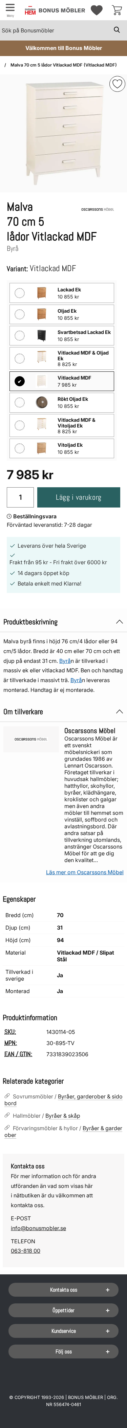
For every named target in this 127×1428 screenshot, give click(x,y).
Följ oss (64, 1351)
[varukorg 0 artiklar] (117, 10)
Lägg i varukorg (79, 497)
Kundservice (63, 1330)
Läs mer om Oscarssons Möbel (85, 872)
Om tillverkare (23, 712)
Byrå (65, 660)
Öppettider (63, 1310)
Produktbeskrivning (30, 622)
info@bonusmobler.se (38, 1228)
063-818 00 (25, 1250)
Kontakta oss (63, 1289)
